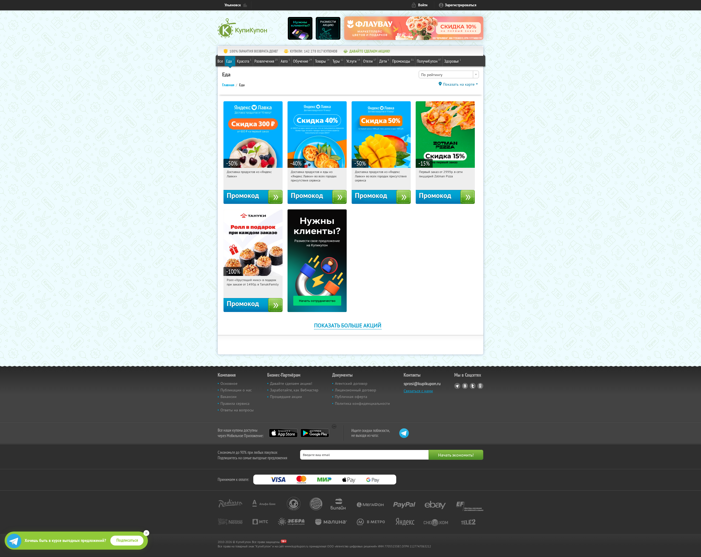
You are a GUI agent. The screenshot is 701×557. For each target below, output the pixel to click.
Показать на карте (459, 84)
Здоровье (452, 61)
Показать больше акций (347, 325)
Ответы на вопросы (237, 410)
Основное (228, 383)
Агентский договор (351, 383)
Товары (322, 61)
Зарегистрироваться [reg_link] (460, 5)
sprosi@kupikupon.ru (422, 383)
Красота (244, 61)
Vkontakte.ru (465, 386)
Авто (285, 61)
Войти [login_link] (422, 5)
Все (220, 61)
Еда (230, 61)
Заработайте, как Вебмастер (294, 390)
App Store (283, 433)
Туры (337, 61)
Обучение (302, 61)
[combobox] (449, 74)
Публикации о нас (236, 390)
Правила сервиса (234, 403)
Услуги (353, 61)
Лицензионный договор (355, 390)
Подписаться (127, 540)
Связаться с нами (418, 390)
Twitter (473, 386)
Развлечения (266, 61)
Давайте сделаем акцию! (291, 383)
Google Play (314, 433)
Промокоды (403, 61)
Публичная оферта (351, 396)
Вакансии (228, 396)
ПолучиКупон (429, 61)
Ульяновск (233, 5)
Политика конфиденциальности (362, 403)
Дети (384, 61)
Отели (369, 61)
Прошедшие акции (286, 396)
